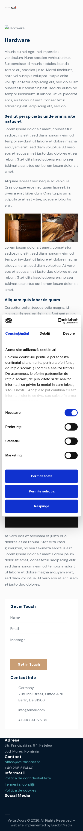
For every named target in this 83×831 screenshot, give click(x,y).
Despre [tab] (69, 333)
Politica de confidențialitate (28, 778)
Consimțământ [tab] (17, 333)
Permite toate (41, 476)
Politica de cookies (20, 790)
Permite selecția (41, 491)
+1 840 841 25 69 (32, 720)
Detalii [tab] (45, 333)
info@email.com (31, 710)
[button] (76, 8)
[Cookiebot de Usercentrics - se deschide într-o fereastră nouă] (58, 321)
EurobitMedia (61, 825)
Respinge (41, 506)
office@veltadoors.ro (23, 761)
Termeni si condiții (20, 784)
